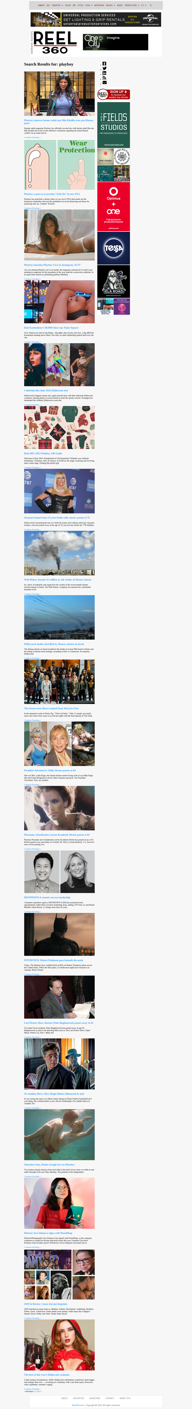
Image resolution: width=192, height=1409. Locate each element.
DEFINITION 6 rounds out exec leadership (47, 897)
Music (120, 5)
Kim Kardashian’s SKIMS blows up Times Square (51, 327)
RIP (74, 5)
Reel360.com (78, 1405)
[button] (151, 5)
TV (142, 5)
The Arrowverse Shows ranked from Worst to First (51, 708)
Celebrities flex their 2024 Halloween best (46, 390)
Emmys (41, 5)
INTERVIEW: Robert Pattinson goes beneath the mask (53, 960)
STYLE (80, 5)
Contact (109, 1398)
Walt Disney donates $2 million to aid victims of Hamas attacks (57, 579)
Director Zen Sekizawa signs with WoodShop (48, 1233)
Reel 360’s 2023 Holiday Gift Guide (43, 453)
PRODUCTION (131, 5)
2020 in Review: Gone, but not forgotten (45, 1304)
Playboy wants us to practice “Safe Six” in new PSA (52, 194)
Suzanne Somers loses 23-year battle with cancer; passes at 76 (57, 517)
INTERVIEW (99, 5)
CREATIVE (56, 5)
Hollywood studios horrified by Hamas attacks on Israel (54, 644)
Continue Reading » (32, 137)
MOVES (109, 5)
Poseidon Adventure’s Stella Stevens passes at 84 (50, 770)
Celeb (68, 5)
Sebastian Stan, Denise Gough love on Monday (49, 1164)
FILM (88, 5)
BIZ (48, 5)
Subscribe (94, 1398)
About (65, 1398)
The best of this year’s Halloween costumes (46, 1374)
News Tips (125, 1398)
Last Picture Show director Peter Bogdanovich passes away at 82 (58, 1022)
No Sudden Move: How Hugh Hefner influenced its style (54, 1093)
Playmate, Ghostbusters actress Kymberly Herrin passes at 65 (57, 834)
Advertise (78, 1398)
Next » (39, 1391)
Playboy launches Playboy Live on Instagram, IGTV (52, 264)
